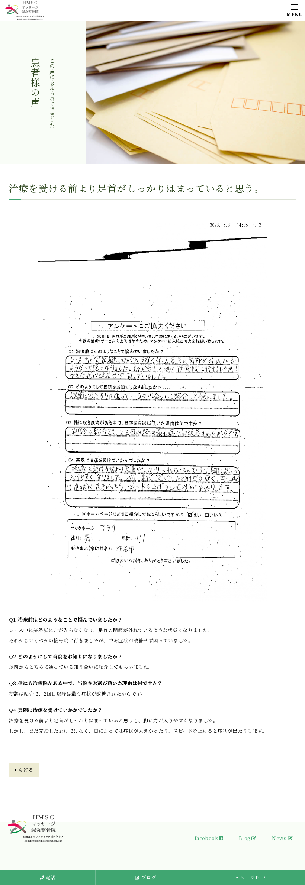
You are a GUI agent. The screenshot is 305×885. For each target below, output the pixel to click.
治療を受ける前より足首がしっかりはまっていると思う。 (136, 188)
